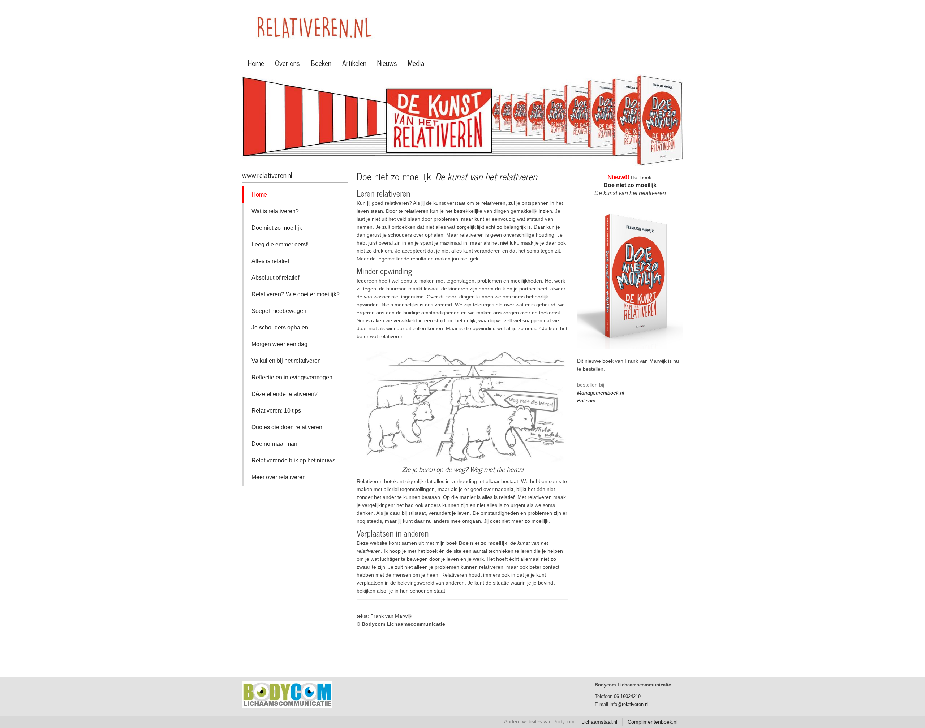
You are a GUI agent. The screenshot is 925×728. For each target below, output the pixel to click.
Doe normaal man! (275, 444)
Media (416, 63)
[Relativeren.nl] (314, 28)
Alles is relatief (270, 261)
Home (256, 63)
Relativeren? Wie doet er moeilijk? (295, 294)
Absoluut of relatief (275, 278)
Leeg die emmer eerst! (280, 244)
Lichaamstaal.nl (599, 722)
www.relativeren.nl (267, 175)
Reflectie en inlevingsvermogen (291, 377)
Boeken (321, 63)
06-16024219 (627, 696)
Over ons (287, 63)
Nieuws (387, 63)
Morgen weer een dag (279, 344)
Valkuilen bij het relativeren (286, 361)
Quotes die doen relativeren (286, 427)
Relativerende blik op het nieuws (293, 460)
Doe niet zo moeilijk (276, 228)
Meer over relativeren (278, 477)
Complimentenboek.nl (652, 722)
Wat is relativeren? (275, 211)
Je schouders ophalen (279, 327)
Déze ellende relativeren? (284, 394)
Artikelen (354, 63)
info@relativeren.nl (629, 704)
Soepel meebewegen (278, 311)
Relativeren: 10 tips (276, 411)
